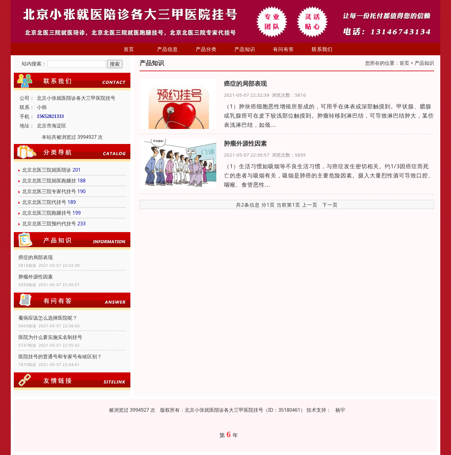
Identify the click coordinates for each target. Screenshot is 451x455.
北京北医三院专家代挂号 (49, 191)
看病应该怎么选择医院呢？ (47, 317)
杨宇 (340, 409)
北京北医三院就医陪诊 (46, 169)
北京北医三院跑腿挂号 (46, 212)
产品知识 (244, 49)
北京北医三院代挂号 (44, 202)
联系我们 (322, 49)
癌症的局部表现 (35, 257)
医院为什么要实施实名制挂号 (50, 337)
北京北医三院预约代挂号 (49, 223)
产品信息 (167, 49)
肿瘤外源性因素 (35, 276)
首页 (129, 49)
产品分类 (206, 49)
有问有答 (283, 49)
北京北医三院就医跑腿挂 (49, 180)
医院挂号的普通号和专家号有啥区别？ (60, 356)
